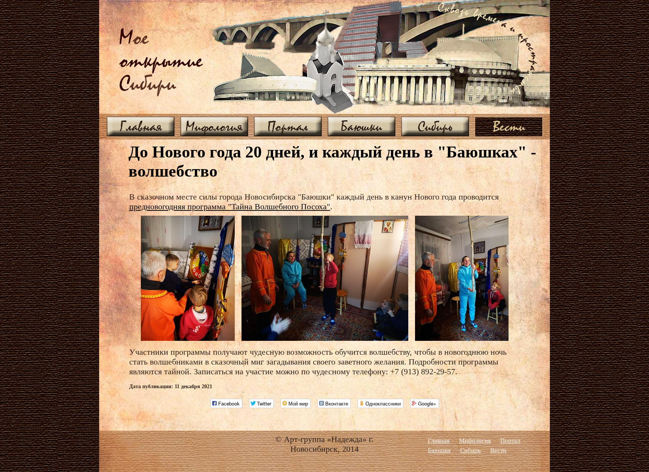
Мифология (214, 126)
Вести (509, 126)
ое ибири (161, 61)
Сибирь (435, 126)
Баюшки (361, 126)
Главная (141, 126)
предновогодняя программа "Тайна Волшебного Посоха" (229, 206)
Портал (288, 126)
